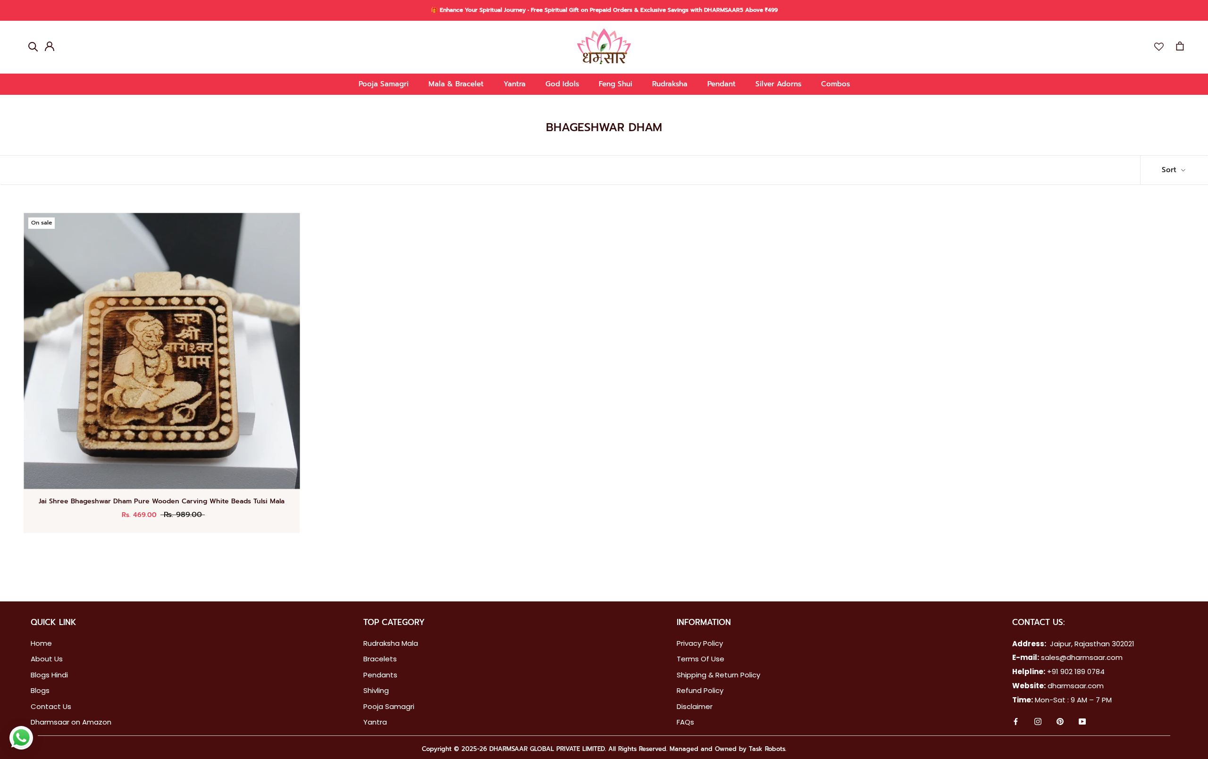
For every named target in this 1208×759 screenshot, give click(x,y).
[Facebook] (1015, 722)
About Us (47, 659)
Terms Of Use (700, 659)
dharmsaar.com (1076, 686)
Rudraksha (670, 84)
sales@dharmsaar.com (1082, 657)
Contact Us (51, 706)
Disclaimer (695, 706)
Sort (1170, 170)
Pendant (721, 84)
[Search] (33, 46)
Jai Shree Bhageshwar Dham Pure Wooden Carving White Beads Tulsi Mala (162, 501)
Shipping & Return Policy (718, 675)
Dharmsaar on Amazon (71, 722)
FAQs (685, 722)
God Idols (562, 84)
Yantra (514, 84)
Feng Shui (615, 84)
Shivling (376, 690)
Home (41, 643)
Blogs (40, 690)
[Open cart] (1179, 46)
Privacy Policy (700, 643)
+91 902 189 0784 (1076, 671)
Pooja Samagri (384, 84)
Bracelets (380, 659)
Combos (835, 84)
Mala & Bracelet (456, 84)
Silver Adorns (778, 84)
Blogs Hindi (49, 675)
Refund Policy (700, 690)
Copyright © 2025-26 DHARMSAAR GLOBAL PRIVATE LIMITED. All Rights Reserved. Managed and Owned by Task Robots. (604, 748)
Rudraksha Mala (390, 643)
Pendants (380, 675)
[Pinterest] (1060, 722)
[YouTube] (1082, 722)
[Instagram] (1037, 722)
